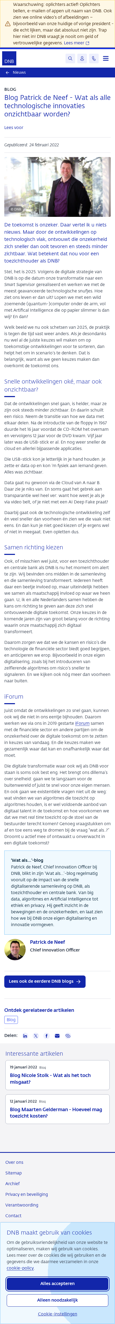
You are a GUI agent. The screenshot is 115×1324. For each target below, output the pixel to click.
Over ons (14, 1162)
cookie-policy (20, 1268)
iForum (82, 723)
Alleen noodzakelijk (57, 1300)
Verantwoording (21, 1205)
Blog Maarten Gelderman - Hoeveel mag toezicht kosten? (56, 1113)
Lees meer (74, 42)
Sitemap (13, 1173)
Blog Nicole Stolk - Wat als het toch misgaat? (50, 1078)
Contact (13, 1215)
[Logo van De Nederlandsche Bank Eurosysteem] (9, 58)
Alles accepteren (57, 1284)
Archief (12, 1183)
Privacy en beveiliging (26, 1194)
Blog (11, 1019)
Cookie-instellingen (57, 1314)
